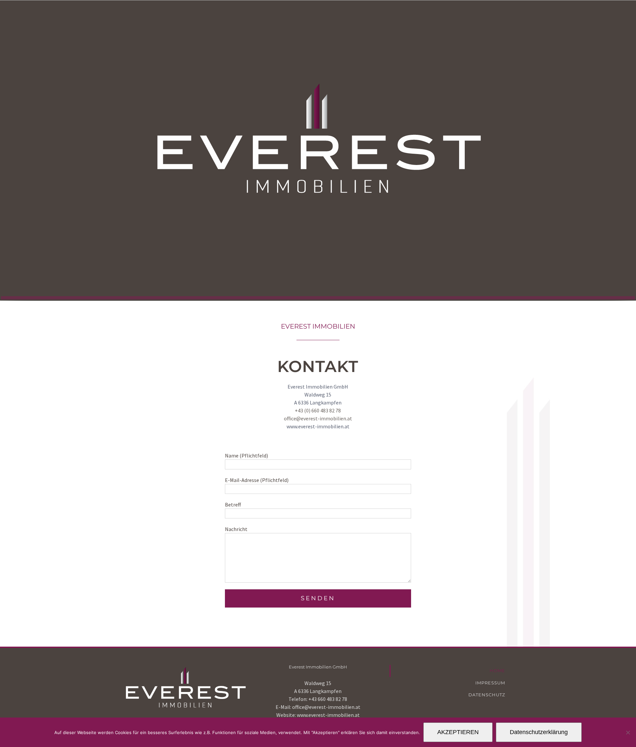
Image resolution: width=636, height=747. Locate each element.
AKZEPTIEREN (458, 732)
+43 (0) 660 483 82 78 (318, 410)
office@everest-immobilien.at (318, 418)
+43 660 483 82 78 (327, 699)
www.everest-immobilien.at (328, 715)
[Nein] (627, 732)
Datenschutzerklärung (539, 732)
